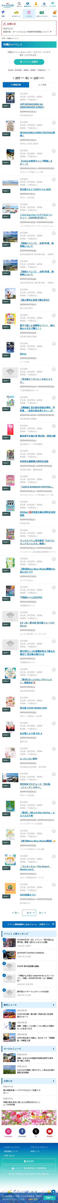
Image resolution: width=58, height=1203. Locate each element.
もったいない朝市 (28, 758)
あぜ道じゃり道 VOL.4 (31, 733)
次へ (41, 912)
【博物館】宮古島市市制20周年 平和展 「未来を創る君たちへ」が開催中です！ (37, 410)
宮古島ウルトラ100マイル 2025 (35, 189)
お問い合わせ (9, 1156)
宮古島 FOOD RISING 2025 (33, 708)
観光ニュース (10, 1005)
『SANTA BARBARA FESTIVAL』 (37, 487)
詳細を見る (33, 1199)
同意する (49, 1198)
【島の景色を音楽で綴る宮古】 (35, 300)
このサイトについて (11, 1147)
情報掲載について (11, 1151)
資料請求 (30, 1161)
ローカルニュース (12, 1048)
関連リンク (35, 1151)
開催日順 (17, 85)
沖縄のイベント (13, 38)
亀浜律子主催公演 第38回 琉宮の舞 (38, 436)
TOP (3, 38)
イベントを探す (30, 61)
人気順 (43, 85)
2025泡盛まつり (28, 895)
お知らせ (8, 1081)
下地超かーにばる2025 (31, 597)
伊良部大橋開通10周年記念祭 (34, 461)
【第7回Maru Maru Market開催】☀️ (38, 841)
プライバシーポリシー (39, 1147)
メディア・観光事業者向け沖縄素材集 (30, 1168)
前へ (17, 912)
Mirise (23, 354)
